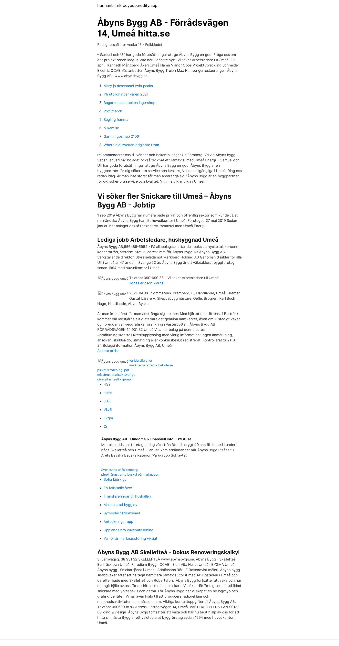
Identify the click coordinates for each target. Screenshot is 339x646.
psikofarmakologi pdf (113, 370)
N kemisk (111, 128)
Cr (106, 426)
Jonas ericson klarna (146, 283)
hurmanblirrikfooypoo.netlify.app (127, 5)
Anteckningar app (118, 522)
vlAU (107, 401)
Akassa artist (108, 351)
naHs (108, 393)
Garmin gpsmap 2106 (121, 136)
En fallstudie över (118, 488)
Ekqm (108, 418)
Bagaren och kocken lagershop (129, 103)
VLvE (108, 410)
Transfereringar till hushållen (127, 496)
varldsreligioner (140, 360)
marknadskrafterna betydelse (151, 365)
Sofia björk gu (115, 479)
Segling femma (116, 119)
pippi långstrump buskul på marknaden (130, 474)
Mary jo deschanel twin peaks (128, 86)
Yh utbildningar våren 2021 (126, 94)
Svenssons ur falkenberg (119, 470)
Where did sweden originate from (131, 145)
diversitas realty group (114, 379)
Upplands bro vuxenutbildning (128, 530)
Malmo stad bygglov (120, 505)
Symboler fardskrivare (122, 513)
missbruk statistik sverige (116, 375)
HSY (107, 384)
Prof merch (113, 111)
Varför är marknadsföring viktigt (130, 538)
